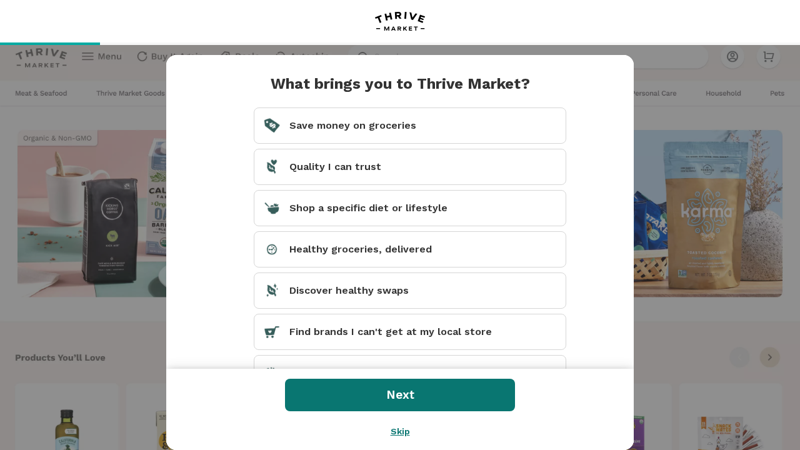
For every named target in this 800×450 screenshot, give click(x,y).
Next (400, 395)
